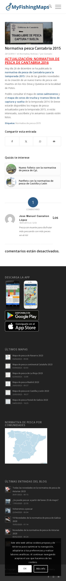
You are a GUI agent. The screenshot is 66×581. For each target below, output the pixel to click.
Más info (40, 568)
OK (24, 568)
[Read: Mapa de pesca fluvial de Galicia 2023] (8, 401)
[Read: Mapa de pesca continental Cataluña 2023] (8, 366)
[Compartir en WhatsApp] (40, 141)
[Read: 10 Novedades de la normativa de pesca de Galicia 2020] (8, 519)
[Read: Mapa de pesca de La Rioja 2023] (8, 375)
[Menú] (56, 6)
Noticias (34, 53)
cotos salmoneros (47, 93)
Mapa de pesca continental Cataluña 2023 (32, 364)
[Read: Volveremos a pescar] (8, 510)
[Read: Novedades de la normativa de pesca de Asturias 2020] (8, 532)
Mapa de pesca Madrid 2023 (26, 382)
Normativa (24, 53)
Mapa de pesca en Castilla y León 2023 (31, 391)
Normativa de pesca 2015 (28, 123)
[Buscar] (48, 6)
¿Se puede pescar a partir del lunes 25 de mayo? (36, 500)
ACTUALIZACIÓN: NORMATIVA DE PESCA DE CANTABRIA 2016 (32, 61)
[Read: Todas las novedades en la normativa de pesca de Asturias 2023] (8, 489)
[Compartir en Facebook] (12, 141)
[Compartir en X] (26, 141)
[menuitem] (48, 6)
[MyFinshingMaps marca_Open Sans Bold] (27, 6)
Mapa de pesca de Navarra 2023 (28, 355)
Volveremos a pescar (23, 508)
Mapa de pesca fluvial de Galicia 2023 (30, 399)
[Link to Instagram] (53, 576)
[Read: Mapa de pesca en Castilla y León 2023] (8, 393)
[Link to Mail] (58, 576)
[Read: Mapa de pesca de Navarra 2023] (8, 357)
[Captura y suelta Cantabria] (29, 33)
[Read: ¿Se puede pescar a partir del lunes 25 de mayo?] (8, 502)
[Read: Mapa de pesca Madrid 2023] (8, 384)
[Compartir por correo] (54, 141)
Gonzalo (48, 53)
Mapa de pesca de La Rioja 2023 (28, 373)
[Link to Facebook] (48, 576)
